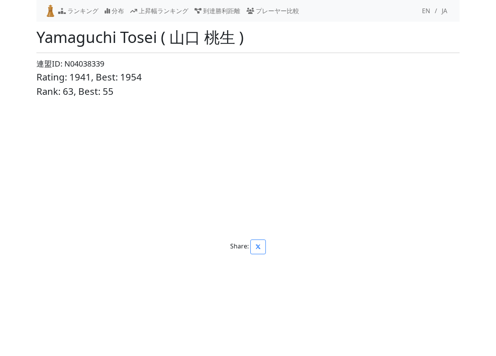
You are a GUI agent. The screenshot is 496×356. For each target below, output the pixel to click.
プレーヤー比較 (276, 11)
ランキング (82, 11)
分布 (117, 11)
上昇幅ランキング (162, 11)
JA (444, 11)
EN (426, 11)
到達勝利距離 (221, 11)
